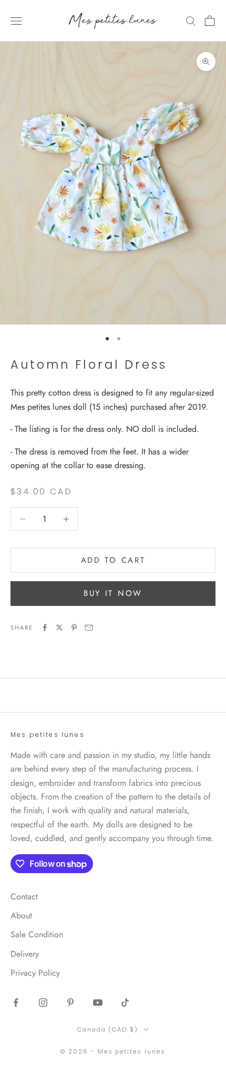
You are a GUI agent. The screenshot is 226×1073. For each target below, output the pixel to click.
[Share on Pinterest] (74, 627)
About (21, 915)
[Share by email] (89, 627)
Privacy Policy (35, 973)
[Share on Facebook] (44, 627)
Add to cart (113, 560)
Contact (24, 896)
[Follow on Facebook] (16, 1002)
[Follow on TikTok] (125, 1002)
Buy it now (113, 593)
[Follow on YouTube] (98, 1002)
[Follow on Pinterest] (70, 1002)
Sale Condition (37, 934)
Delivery (25, 954)
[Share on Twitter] (59, 627)
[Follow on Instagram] (43, 1002)
